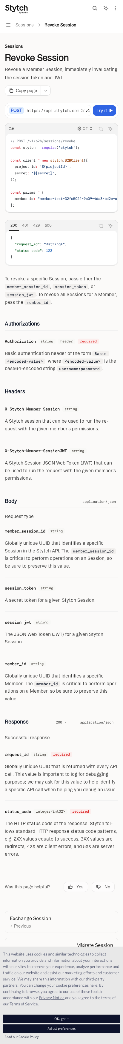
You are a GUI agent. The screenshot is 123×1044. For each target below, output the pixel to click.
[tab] (14, 225)
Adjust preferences (61, 1028)
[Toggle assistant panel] (106, 8)
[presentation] (58, 110)
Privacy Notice (51, 997)
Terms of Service (24, 1004)
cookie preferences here (76, 985)
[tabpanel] (61, 248)
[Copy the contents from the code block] (101, 129)
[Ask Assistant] (110, 129)
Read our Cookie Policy (21, 1037)
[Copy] (85, 110)
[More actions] (115, 8)
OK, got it (61, 1019)
